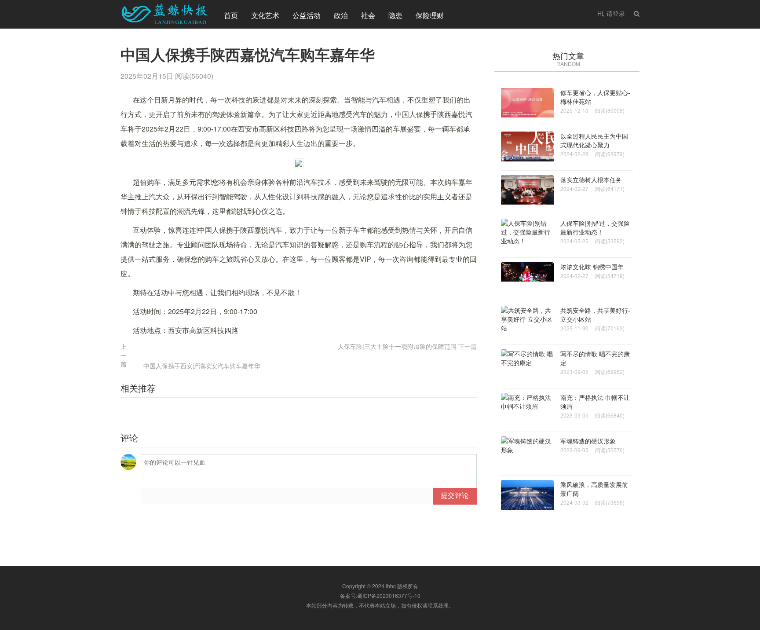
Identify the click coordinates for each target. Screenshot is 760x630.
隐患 (395, 15)
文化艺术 (265, 15)
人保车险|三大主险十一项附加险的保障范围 (397, 346)
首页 (231, 15)
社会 (368, 15)
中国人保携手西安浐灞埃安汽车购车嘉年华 (201, 365)
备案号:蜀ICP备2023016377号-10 (380, 595)
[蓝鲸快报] (164, 14)
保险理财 (430, 15)
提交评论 (455, 495)
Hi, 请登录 (611, 13)
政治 (341, 15)
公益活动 (306, 15)
